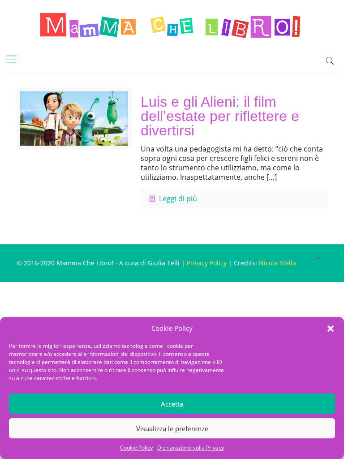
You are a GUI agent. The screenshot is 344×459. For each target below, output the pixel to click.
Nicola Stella (277, 263)
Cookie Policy (136, 447)
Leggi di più (178, 199)
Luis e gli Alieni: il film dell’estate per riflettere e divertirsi (220, 116)
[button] (330, 328)
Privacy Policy (207, 263)
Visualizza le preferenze (172, 428)
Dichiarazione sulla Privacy (190, 447)
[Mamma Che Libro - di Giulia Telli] (172, 24)
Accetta (172, 403)
